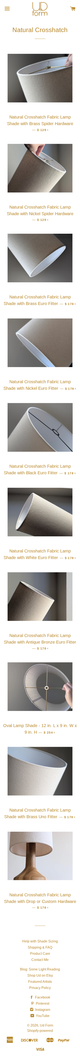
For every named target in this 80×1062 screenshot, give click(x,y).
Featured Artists (40, 981)
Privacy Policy (40, 988)
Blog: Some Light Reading (40, 969)
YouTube (42, 1016)
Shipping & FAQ (40, 947)
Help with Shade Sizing (40, 941)
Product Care (40, 953)
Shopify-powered (40, 1030)
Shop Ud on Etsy (40, 975)
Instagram (42, 1009)
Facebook (42, 997)
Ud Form (46, 1025)
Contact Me (40, 960)
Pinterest (42, 1003)
